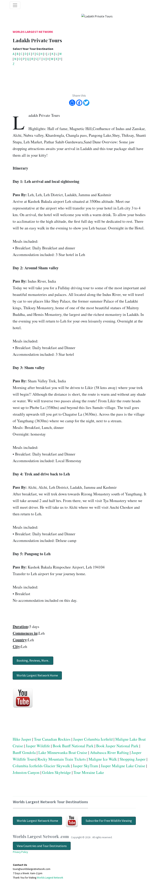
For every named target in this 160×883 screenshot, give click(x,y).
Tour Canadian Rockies (52, 739)
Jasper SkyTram (85, 765)
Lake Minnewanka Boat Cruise (62, 752)
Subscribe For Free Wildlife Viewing (109, 821)
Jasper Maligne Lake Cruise (123, 765)
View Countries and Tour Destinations (42, 846)
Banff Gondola (24, 752)
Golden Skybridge (56, 772)
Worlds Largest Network (33, 32)
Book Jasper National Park (117, 745)
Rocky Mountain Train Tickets (61, 759)
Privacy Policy (20, 852)
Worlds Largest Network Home (37, 675)
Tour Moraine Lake (89, 772)
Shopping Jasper (133, 759)
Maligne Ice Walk (103, 759)
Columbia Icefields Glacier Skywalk (41, 765)
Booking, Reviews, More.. (33, 660)
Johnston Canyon (26, 772)
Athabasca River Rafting (109, 752)
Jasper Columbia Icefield (93, 739)
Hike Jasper (22, 739)
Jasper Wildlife (38, 745)
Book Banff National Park (73, 745)
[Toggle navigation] (15, 5)
